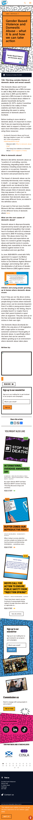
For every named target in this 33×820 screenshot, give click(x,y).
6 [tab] (19, 763)
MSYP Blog (14, 13)
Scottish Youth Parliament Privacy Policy (11, 804)
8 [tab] (26, 763)
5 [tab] (16, 763)
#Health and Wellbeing (18, 477)
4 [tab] (13, 763)
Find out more (9, 709)
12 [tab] (9, 765)
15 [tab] (19, 765)
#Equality (7, 596)
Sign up (7, 407)
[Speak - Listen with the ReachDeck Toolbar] (30, 818)
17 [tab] (26, 765)
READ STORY (8, 491)
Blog (25, 438)
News (25, 556)
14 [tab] (16, 765)
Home (7, 13)
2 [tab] (6, 763)
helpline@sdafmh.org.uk (11, 141)
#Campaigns (7, 476)
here (8, 213)
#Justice (11, 479)
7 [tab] (23, 763)
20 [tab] (18, 767)
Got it (6, 816)
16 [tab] (23, 765)
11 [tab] (6, 765)
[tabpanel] (8, 753)
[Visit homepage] (4, 3)
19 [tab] (14, 767)
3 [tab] (9, 763)
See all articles (16, 614)
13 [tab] (13, 765)
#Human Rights (21, 534)
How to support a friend (18, 151)
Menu (30, 3)
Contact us (9, 795)
